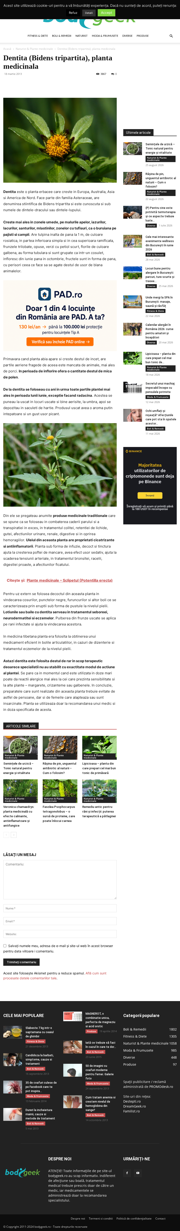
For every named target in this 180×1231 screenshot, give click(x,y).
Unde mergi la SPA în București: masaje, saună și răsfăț (159, 302)
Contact (160, 1218)
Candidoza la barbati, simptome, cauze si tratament (40, 1059)
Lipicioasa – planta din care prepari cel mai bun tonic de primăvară (99, 768)
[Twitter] (18, 84)
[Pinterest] (29, 84)
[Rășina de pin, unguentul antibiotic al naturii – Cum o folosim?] (60, 747)
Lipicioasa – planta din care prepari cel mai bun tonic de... (161, 358)
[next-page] (14, 835)
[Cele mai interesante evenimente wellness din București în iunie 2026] (132, 241)
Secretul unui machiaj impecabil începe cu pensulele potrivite (160, 388)
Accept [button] (106, 13)
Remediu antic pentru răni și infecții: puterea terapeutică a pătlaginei (99, 811)
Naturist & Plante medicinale (34, 49)
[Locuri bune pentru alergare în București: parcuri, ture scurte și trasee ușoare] (132, 272)
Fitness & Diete (38, 36)
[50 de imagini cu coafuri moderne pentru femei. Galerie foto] (72, 1070)
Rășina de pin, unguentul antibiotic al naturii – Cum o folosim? (59, 768)
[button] (171, 36)
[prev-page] (6, 835)
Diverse (127, 36)
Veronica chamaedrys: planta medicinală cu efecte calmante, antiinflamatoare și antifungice (18, 816)
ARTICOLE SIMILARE (21, 726)
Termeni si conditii (101, 1218)
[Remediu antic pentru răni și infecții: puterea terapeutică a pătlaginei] (99, 791)
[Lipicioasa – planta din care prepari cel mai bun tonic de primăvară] (99, 747)
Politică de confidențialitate (134, 1218)
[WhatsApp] (40, 84)
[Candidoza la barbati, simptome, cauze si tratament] (12, 1059)
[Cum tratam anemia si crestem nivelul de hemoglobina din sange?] (72, 1101)
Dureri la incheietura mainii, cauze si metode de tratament (40, 1114)
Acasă (7, 49)
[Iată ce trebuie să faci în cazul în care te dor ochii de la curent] (72, 1047)
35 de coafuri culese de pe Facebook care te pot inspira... (41, 1087)
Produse (143, 36)
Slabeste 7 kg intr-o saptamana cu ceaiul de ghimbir (40, 1032)
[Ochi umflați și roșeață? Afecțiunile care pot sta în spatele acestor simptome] (132, 415)
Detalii (89, 13)
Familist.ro (131, 1111)
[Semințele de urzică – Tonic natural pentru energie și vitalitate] (20, 747)
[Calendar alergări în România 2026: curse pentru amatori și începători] (132, 329)
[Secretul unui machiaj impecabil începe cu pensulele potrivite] (132, 387)
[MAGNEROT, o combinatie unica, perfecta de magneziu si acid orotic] (72, 1016)
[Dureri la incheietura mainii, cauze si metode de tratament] (12, 1114)
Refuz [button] (73, 13)
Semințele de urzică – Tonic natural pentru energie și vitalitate (18, 768)
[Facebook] (8, 84)
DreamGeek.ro (134, 1106)
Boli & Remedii (61, 36)
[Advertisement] (151, 77)
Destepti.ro (132, 1101)
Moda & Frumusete (105, 36)
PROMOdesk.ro (161, 1086)
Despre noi (78, 1218)
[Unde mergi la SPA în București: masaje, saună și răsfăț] (132, 301)
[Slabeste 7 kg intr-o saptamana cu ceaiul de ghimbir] (12, 1032)
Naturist (81, 36)
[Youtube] (138, 1173)
